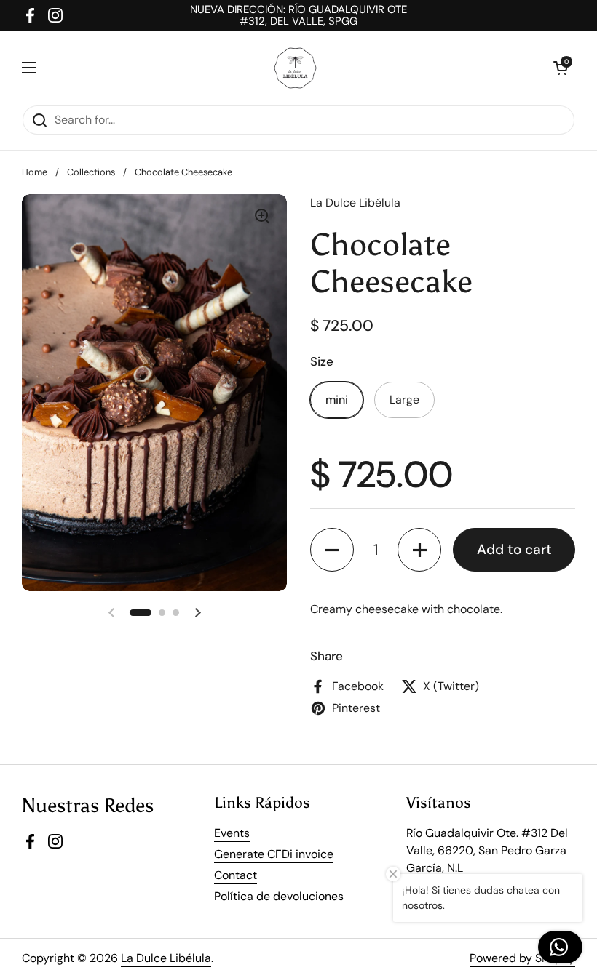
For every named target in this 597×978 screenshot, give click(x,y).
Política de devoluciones (279, 896)
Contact (235, 875)
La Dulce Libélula (166, 958)
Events (232, 833)
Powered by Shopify (522, 958)
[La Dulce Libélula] (295, 68)
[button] (332, 550)
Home (34, 172)
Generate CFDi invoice (273, 854)
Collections (91, 172)
